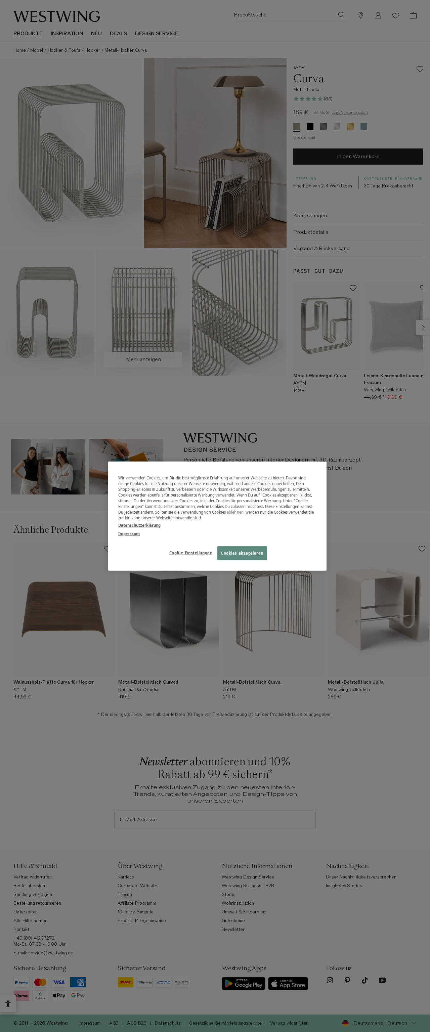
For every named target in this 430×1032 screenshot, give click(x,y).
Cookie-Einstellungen (190, 552)
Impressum (129, 533)
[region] (217, 516)
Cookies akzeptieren (242, 552)
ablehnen (235, 512)
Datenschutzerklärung (139, 524)
